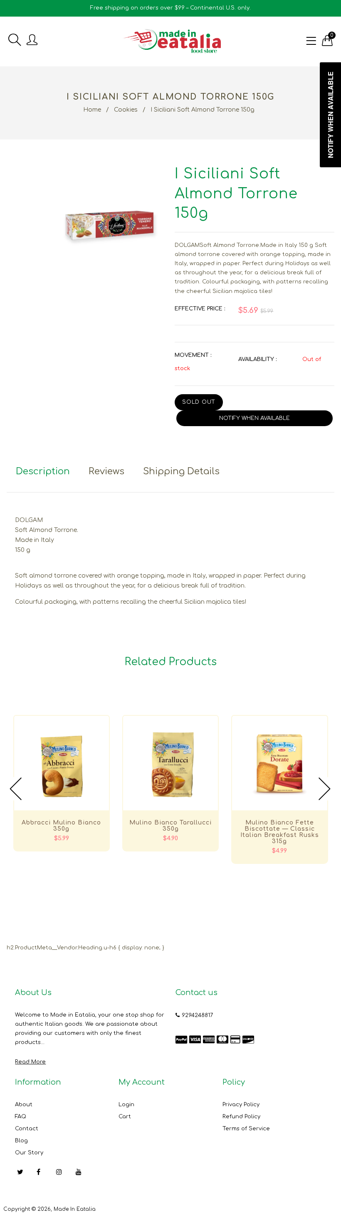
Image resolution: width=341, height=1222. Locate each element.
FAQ (20, 1117)
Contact (26, 1129)
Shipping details (181, 471)
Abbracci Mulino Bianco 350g (61, 826)
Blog (21, 1141)
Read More (30, 1062)
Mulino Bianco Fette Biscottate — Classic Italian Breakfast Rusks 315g (279, 832)
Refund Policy (241, 1117)
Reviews (106, 471)
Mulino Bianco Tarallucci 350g (170, 826)
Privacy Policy (240, 1104)
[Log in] (32, 40)
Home (92, 110)
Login (126, 1104)
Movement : (193, 355)
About (23, 1104)
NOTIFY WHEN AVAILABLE (254, 418)
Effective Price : (200, 309)
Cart (125, 1117)
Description (43, 471)
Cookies (126, 110)
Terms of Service (246, 1129)
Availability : (257, 359)
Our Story (29, 1153)
